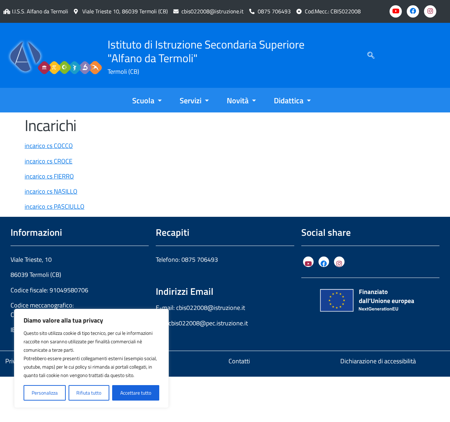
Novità (238, 100)
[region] (91, 358)
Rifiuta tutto (88, 392)
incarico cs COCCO (49, 145)
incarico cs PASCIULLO (54, 206)
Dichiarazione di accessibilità (378, 361)
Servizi (190, 100)
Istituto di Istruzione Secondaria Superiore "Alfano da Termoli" (206, 51)
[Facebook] (413, 11)
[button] (371, 55)
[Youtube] (396, 11)
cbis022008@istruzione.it (212, 11)
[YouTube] (308, 262)
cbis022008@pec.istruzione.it (208, 323)
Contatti (239, 361)
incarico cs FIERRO (49, 176)
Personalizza (45, 392)
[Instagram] (430, 11)
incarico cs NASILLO (51, 191)
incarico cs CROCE (48, 161)
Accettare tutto (135, 392)
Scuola (143, 100)
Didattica (288, 100)
